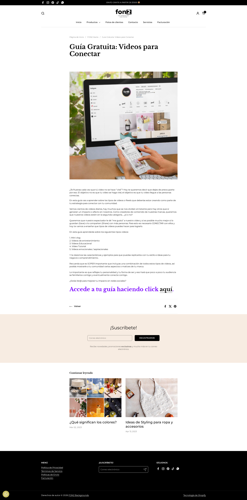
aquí (166, 289)
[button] (42, 13)
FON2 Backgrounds (79, 495)
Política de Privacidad (52, 467)
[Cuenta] (197, 13)
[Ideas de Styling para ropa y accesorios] (152, 397)
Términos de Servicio (51, 471)
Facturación (47, 478)
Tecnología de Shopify (194, 495)
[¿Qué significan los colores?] (95, 397)
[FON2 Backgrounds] (124, 13)
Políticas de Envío (50, 474)
